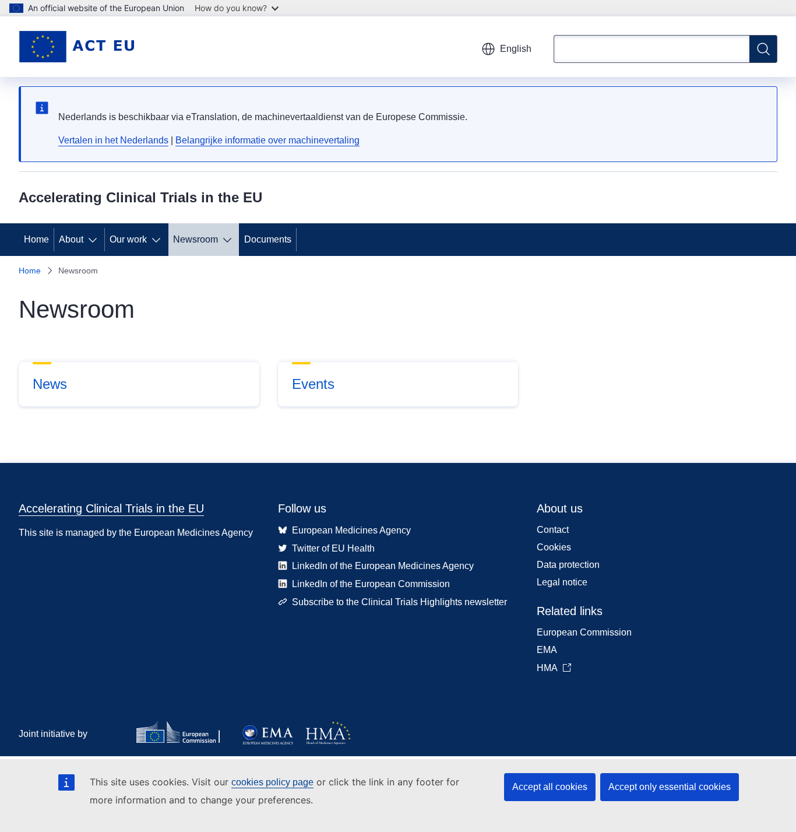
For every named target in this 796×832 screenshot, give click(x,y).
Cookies (554, 547)
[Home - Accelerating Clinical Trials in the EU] (76, 46)
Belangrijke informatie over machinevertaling (267, 140)
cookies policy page (272, 782)
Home (36, 239)
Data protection (568, 565)
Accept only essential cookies (669, 787)
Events (313, 384)
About (71, 239)
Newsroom (195, 239)
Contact (553, 530)
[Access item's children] (95, 239)
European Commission (584, 632)
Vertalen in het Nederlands (113, 140)
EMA (547, 650)
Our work (128, 239)
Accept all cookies (549, 787)
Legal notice (562, 582)
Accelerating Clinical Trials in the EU (111, 508)
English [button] (515, 49)
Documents (267, 239)
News (50, 384)
